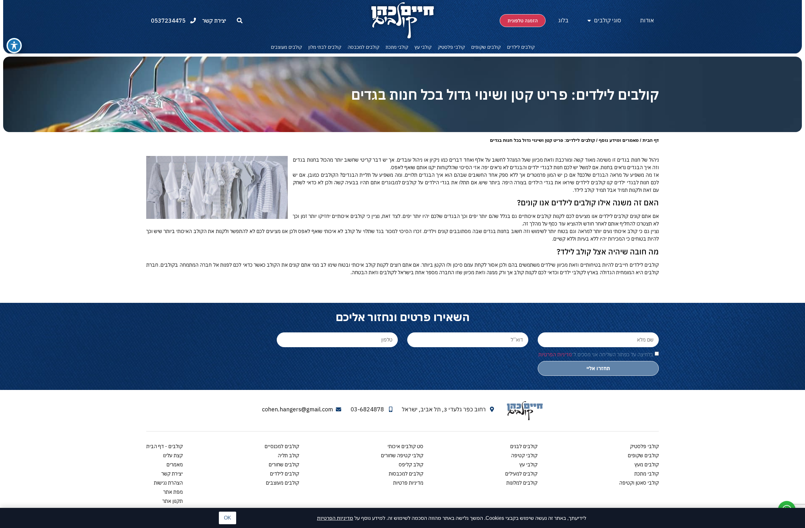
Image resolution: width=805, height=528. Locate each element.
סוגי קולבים (607, 20)
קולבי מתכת (397, 47)
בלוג (563, 20)
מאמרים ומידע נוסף (619, 140)
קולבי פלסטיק (451, 47)
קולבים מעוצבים (286, 47)
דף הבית (650, 140)
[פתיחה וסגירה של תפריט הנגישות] (14, 45)
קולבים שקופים (486, 47)
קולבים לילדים (521, 47)
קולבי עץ (422, 47)
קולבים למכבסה (363, 47)
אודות (647, 20)
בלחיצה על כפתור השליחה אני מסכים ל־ (595, 354)
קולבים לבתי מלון (324, 47)
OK (227, 517)
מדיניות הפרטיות (335, 517)
